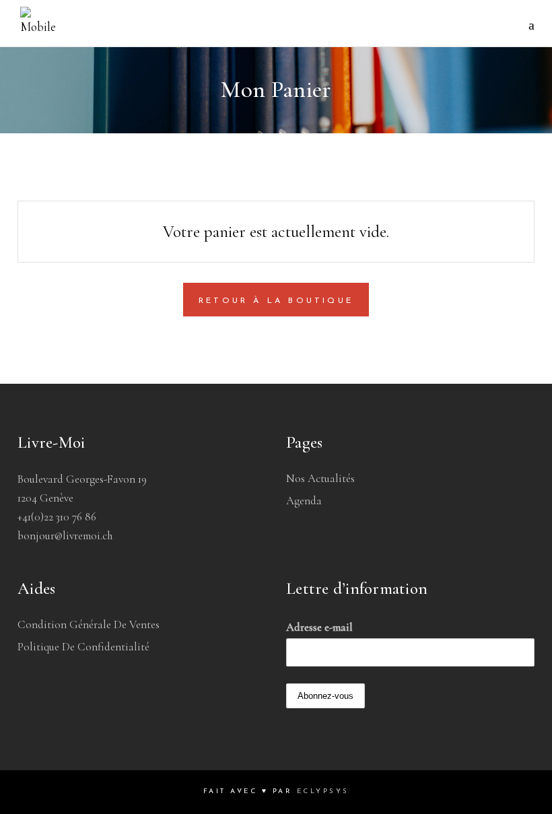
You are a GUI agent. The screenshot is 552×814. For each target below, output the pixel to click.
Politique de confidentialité (83, 647)
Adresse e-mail (319, 627)
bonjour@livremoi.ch (65, 536)
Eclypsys (323, 791)
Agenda (304, 501)
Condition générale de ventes (89, 624)
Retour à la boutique (276, 301)
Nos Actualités (320, 478)
